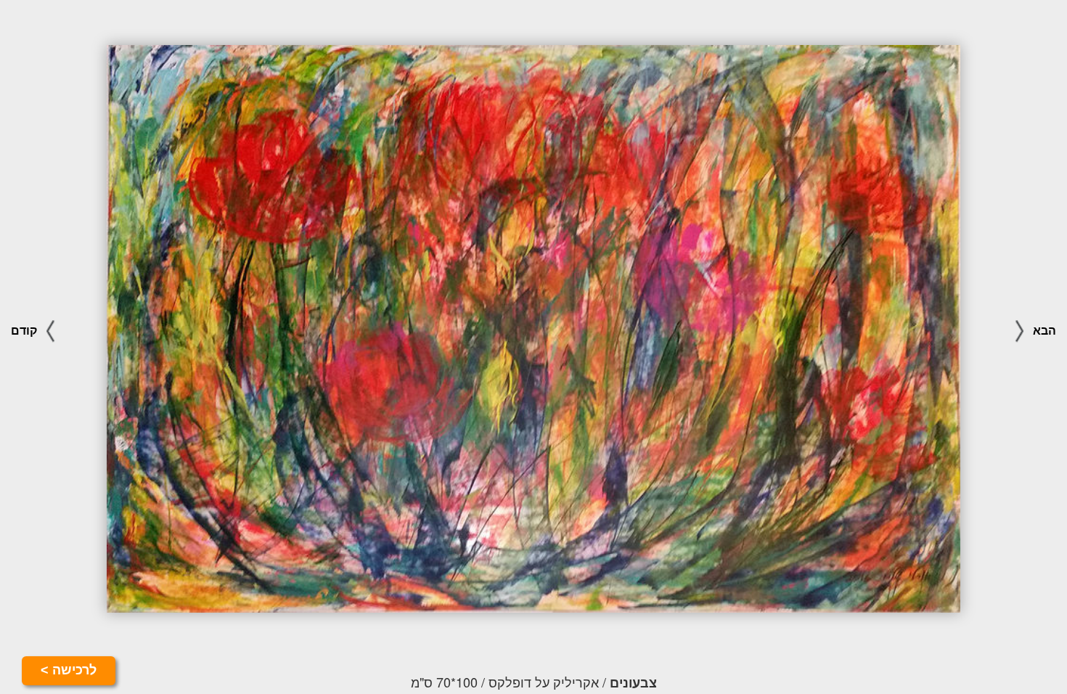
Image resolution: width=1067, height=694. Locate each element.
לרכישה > (69, 670)
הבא (1043, 330)
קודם (25, 330)
